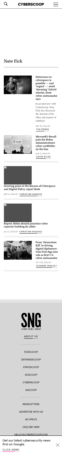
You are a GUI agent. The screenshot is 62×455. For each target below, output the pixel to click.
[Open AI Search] (10, 4)
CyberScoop (31, 382)
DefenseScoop (31, 359)
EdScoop (31, 374)
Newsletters (31, 404)
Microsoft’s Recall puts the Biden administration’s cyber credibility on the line (46, 143)
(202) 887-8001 (31, 426)
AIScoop (31, 390)
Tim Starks (42, 129)
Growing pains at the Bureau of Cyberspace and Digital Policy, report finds (29, 187)
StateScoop (31, 367)
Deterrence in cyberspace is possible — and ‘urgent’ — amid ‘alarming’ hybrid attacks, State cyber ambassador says (46, 88)
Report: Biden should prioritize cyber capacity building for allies (26, 225)
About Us (31, 336)
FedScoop (31, 351)
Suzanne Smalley (46, 265)
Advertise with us (31, 411)
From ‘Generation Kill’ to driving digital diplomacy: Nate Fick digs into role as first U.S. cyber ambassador (47, 250)
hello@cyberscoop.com (31, 434)
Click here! (11, 449)
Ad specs (31, 419)
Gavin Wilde (43, 156)
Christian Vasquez (31, 194)
